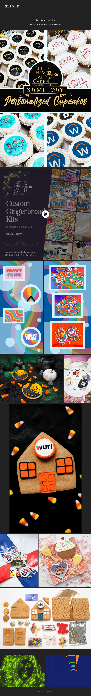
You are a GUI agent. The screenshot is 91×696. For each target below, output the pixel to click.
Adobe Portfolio (49, 691)
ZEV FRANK (12, 6)
